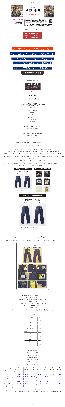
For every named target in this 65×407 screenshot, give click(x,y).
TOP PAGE (21, 29)
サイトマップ (32, 2)
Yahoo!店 (24, 29)
